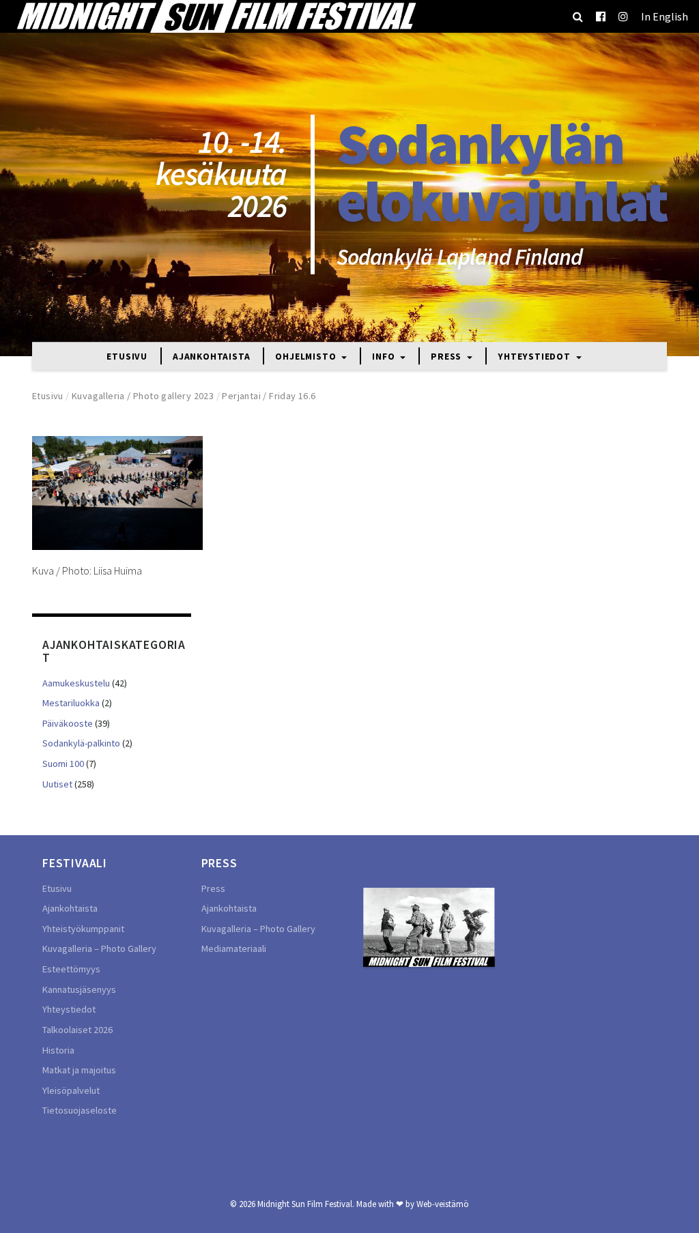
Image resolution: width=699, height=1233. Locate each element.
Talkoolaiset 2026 (77, 1030)
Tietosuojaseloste (79, 1110)
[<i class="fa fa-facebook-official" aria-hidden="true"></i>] (600, 16)
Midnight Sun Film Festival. (305, 1203)
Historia (58, 1050)
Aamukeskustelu (76, 683)
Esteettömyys (71, 969)
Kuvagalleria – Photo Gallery (99, 948)
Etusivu (126, 357)
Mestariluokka (71, 703)
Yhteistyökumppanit (83, 929)
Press (447, 357)
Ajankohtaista (211, 357)
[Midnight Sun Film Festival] (215, 16)
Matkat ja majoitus (79, 1070)
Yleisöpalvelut (71, 1090)
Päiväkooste (67, 723)
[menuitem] (664, 16)
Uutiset (57, 784)
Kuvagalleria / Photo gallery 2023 (143, 396)
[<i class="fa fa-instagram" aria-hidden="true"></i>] (623, 16)
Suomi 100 (63, 763)
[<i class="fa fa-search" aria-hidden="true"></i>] (578, 16)
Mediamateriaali (233, 948)
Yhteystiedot (535, 357)
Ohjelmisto (307, 357)
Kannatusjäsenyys (79, 989)
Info (384, 357)
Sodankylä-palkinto (81, 743)
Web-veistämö (442, 1203)
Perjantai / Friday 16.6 (268, 396)
